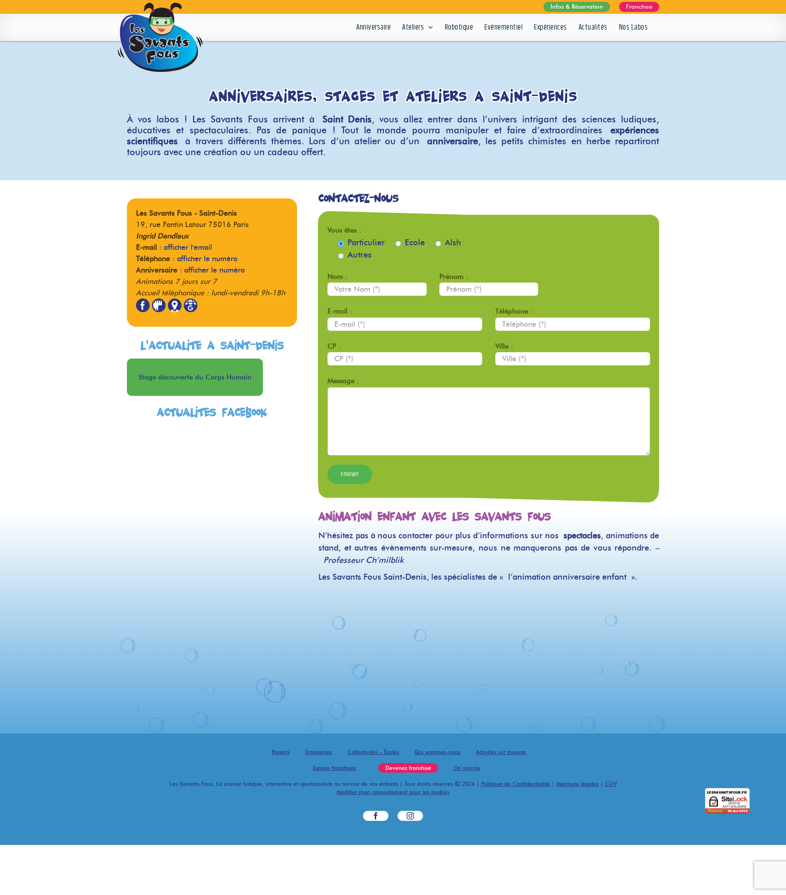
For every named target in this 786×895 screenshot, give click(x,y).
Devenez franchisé (408, 767)
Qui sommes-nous (437, 751)
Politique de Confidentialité (515, 783)
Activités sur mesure (501, 751)
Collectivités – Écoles (373, 751)
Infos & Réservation (576, 6)
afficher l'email (188, 247)
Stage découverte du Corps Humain (195, 377)
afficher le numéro (207, 258)
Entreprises (318, 751)
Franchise (639, 6)
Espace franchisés (334, 767)
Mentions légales (577, 783)
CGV (611, 783)
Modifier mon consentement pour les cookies (393, 792)
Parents (281, 751)
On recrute (466, 767)
